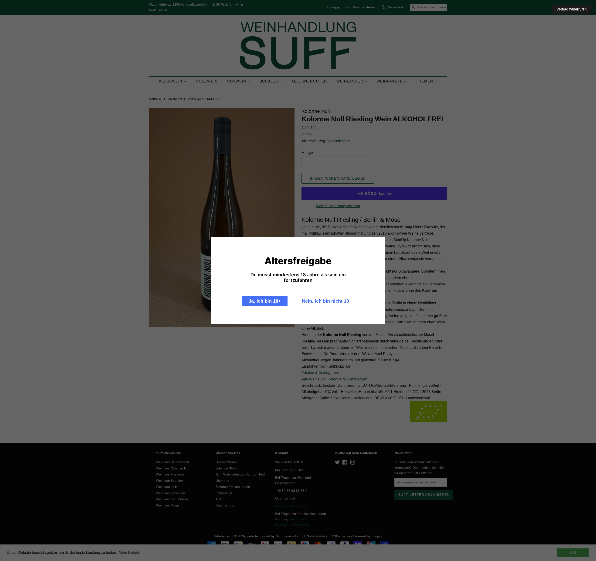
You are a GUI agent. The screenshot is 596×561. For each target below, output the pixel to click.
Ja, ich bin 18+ (265, 301)
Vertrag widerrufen (571, 9)
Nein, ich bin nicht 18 (325, 301)
